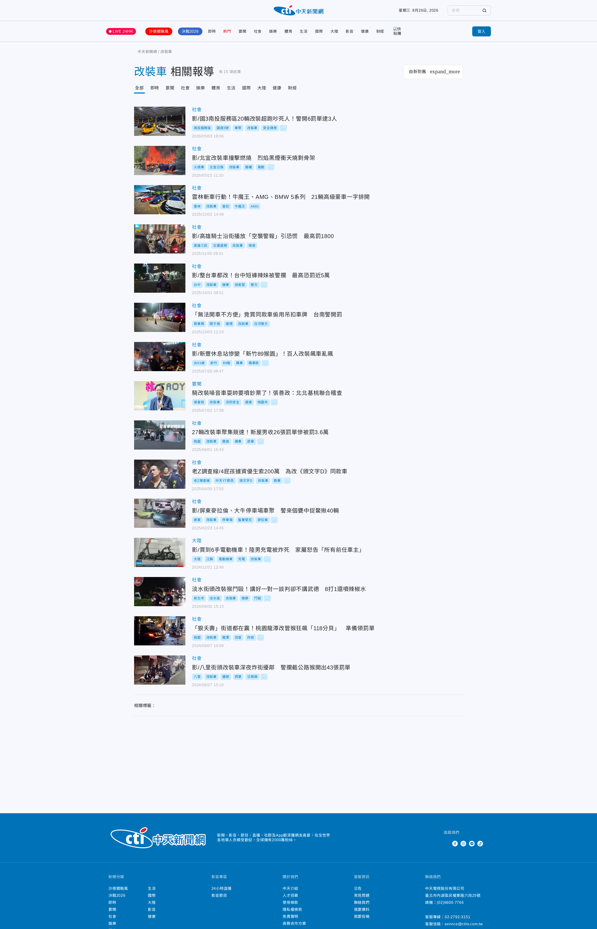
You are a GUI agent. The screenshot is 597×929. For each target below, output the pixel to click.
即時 (212, 31)
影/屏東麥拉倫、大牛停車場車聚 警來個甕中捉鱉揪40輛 (159, 513)
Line (472, 843)
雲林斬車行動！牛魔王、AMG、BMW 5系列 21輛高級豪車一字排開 (159, 199)
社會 (258, 31)
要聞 (242, 31)
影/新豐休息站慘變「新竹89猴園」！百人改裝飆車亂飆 (159, 356)
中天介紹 (290, 888)
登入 (482, 31)
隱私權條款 (292, 909)
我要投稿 (362, 916)
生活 (304, 31)
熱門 (227, 31)
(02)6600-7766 (450, 902)
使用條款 (290, 902)
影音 (350, 31)
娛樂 (273, 31)
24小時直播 (222, 888)
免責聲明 (290, 916)
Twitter (446, 843)
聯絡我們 (362, 902)
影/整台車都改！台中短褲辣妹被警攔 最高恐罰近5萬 (159, 278)
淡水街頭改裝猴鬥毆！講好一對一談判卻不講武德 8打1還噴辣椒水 (159, 591)
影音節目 (219, 895)
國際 (319, 31)
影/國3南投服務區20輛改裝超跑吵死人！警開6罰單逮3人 (159, 121)
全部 (139, 88)
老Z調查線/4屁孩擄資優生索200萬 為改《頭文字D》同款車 (159, 474)
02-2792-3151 (457, 917)
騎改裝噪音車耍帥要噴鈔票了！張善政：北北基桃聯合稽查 (159, 395)
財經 (380, 31)
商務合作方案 (294, 923)
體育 (288, 31)
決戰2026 (190, 31)
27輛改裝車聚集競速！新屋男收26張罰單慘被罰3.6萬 (159, 435)
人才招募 (290, 895)
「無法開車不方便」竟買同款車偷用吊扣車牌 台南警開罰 (159, 317)
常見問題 (362, 895)
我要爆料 (362, 909)
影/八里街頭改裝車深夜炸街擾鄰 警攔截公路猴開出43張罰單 (159, 670)
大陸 (334, 31)
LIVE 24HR (123, 31)
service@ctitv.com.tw (464, 924)
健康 (365, 31)
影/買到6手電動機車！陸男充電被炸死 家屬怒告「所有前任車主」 (159, 552)
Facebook (455, 843)
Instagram (463, 843)
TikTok (480, 843)
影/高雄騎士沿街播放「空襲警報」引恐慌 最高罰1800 (159, 238)
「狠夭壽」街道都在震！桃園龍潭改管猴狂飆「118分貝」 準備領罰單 (159, 630)
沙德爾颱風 (159, 31)
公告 (358, 888)
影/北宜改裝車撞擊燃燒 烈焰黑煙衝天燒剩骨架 (159, 160)
